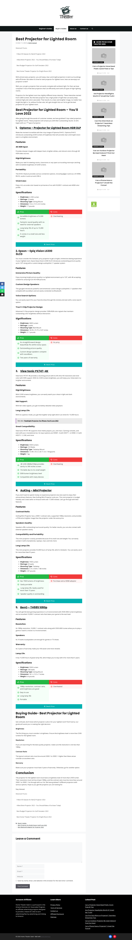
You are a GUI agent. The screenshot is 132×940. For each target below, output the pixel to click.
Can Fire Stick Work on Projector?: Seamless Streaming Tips (104, 123)
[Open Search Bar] (92, 28)
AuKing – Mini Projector (36, 490)
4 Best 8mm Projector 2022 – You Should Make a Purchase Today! (39, 60)
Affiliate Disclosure (57, 914)
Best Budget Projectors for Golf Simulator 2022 (32, 65)
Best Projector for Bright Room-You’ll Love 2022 (32, 825)
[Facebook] (110, 936)
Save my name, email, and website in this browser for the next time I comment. (45, 881)
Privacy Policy (55, 905)
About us (73, 29)
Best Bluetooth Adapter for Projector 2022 (31, 827)
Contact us (84, 29)
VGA (64, 174)
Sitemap (53, 917)
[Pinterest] (114, 936)
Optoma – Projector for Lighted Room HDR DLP (50, 128)
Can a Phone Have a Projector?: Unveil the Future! (103, 182)
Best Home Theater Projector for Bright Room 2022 (34, 71)
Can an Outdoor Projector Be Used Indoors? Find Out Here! (103, 153)
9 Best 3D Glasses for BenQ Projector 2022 (31, 54)
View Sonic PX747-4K (34, 371)
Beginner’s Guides (45, 29)
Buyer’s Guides (61, 29)
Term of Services (56, 908)
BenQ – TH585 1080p (33, 607)
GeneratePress (45, 936)
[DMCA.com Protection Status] (94, 206)
